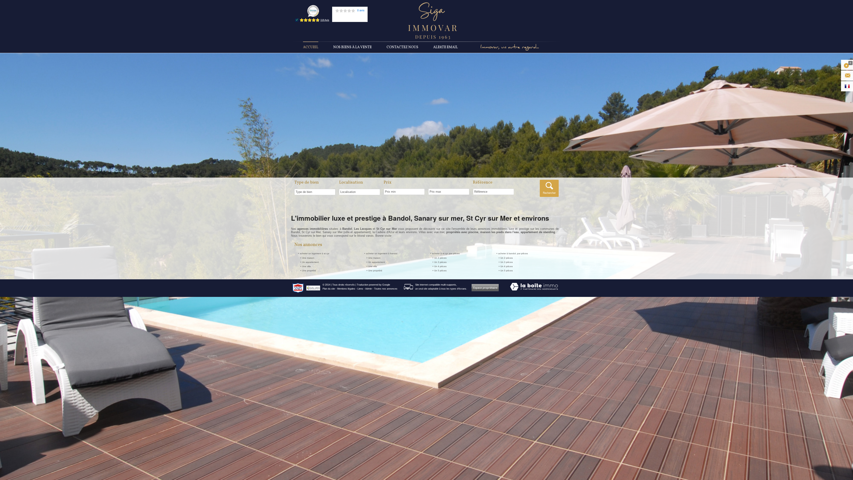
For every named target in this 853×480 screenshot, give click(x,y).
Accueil (310, 47)
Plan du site (329, 288)
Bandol (295, 232)
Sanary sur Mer (333, 232)
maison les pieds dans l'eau (499, 232)
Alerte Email (445, 47)
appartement (362, 232)
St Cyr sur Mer (311, 232)
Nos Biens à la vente (352, 47)
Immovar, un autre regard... (509, 47)
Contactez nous (402, 47)
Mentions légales (346, 288)
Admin (368, 288)
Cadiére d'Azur (385, 232)
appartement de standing (538, 232)
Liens (360, 288)
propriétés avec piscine (462, 232)
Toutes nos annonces (385, 288)
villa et (349, 232)
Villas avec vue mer (431, 232)
